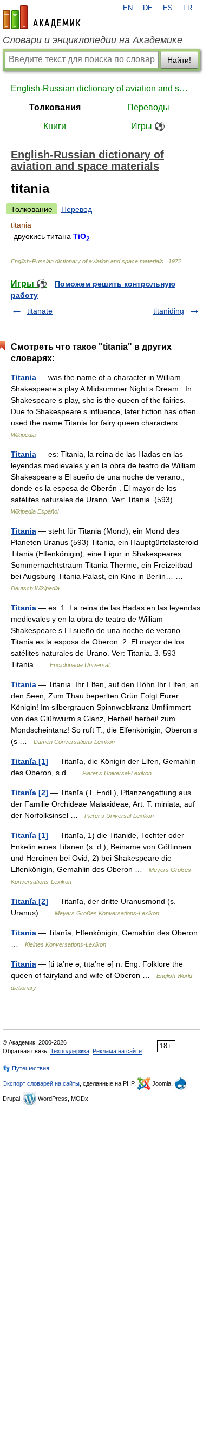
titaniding (168, 311)
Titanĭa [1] (29, 761)
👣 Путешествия (26, 1068)
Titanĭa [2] (29, 792)
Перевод (76, 209)
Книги (54, 126)
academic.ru (42, 17)
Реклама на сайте (117, 1051)
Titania (23, 377)
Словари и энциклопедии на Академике (92, 40)
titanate (40, 311)
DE (148, 8)
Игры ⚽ (148, 126)
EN (128, 8)
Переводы (148, 107)
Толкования (55, 107)
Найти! (179, 60)
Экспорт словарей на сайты (41, 1083)
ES (168, 8)
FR (187, 8)
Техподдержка (69, 1051)
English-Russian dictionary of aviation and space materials (101, 88)
